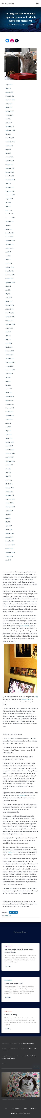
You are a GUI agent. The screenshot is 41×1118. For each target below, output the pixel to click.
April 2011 (8, 434)
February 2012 (9, 396)
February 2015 (9, 267)
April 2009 (8, 526)
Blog (25, 1108)
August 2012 (9, 373)
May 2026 (8, 88)
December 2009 (9, 495)
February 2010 (9, 488)
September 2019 (10, 195)
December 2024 (9, 111)
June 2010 (8, 472)
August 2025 (9, 103)
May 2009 (8, 522)
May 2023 (8, 134)
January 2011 (9, 446)
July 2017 (8, 225)
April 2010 (8, 480)
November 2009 (10, 499)
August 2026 (9, 84)
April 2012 (8, 389)
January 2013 (9, 354)
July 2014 (8, 286)
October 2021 (9, 164)
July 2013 (8, 332)
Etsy (36, 697)
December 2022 (9, 138)
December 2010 (9, 450)
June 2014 (8, 290)
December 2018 (9, 214)
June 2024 (8, 119)
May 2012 (8, 385)
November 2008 (10, 545)
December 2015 (9, 244)
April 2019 (8, 210)
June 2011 (8, 427)
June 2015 (8, 256)
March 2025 (8, 107)
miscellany (13, 912)
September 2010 (10, 461)
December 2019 (9, 187)
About (7, 1108)
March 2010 (8, 484)
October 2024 (9, 115)
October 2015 (9, 248)
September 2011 (10, 415)
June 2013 (8, 335)
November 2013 (10, 316)
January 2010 (9, 491)
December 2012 (9, 358)
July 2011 (8, 423)
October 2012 (9, 366)
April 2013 (8, 343)
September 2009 (10, 507)
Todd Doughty (32, 1048)
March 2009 (8, 529)
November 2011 (9, 408)
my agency (22, 795)
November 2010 (10, 453)
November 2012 (10, 362)
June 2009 (8, 518)
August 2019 (9, 199)
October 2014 (9, 278)
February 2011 (9, 442)
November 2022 (10, 141)
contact (33, 1108)
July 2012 (8, 377)
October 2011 (9, 411)
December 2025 (9, 96)
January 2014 (9, 309)
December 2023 (9, 126)
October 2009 (9, 503)
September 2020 (10, 180)
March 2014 (8, 301)
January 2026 (9, 92)
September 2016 (10, 240)
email (6, 915)
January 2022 (9, 157)
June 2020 (8, 183)
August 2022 (9, 145)
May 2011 (8, 430)
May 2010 (8, 476)
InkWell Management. (28, 1043)
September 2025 (10, 100)
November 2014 (10, 275)
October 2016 (9, 237)
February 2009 (9, 533)
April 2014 (8, 297)
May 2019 (8, 206)
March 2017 (8, 229)
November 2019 (10, 191)
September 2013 (10, 324)
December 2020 (9, 176)
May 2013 (8, 339)
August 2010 (9, 465)
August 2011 (9, 419)
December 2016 (9, 233)
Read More (8, 966)
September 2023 (10, 130)
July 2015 (8, 252)
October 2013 (9, 320)
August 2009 (9, 510)
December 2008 (9, 541)
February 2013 (9, 351)
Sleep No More (26, 699)
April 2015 (8, 263)
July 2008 (8, 560)
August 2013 (9, 328)
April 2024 (8, 122)
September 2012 (10, 370)
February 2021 (9, 172)
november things (10, 1015)
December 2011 (9, 404)
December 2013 (9, 313)
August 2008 (9, 556)
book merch (16, 1108)
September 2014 (10, 282)
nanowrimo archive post (13, 983)
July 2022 (8, 149)
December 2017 (9, 221)
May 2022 (8, 153)
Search (3, 1063)
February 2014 (9, 305)
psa (10, 915)
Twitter (10, 852)
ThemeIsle (27, 1113)
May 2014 (8, 294)
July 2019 (8, 202)
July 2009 (8, 514)
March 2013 (8, 347)
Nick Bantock (24, 626)
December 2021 (9, 161)
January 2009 (9, 537)
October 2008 (9, 548)
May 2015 (8, 259)
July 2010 (8, 469)
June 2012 (8, 381)
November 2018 (10, 218)
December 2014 (9, 271)
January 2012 (9, 400)
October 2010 (9, 457)
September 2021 (10, 168)
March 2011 (8, 438)
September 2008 (10, 552)
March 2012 (8, 392)
